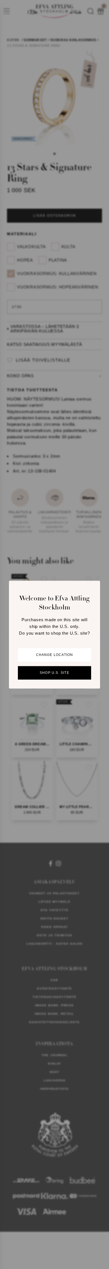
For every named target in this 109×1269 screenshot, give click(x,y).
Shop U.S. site (54, 673)
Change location (54, 655)
